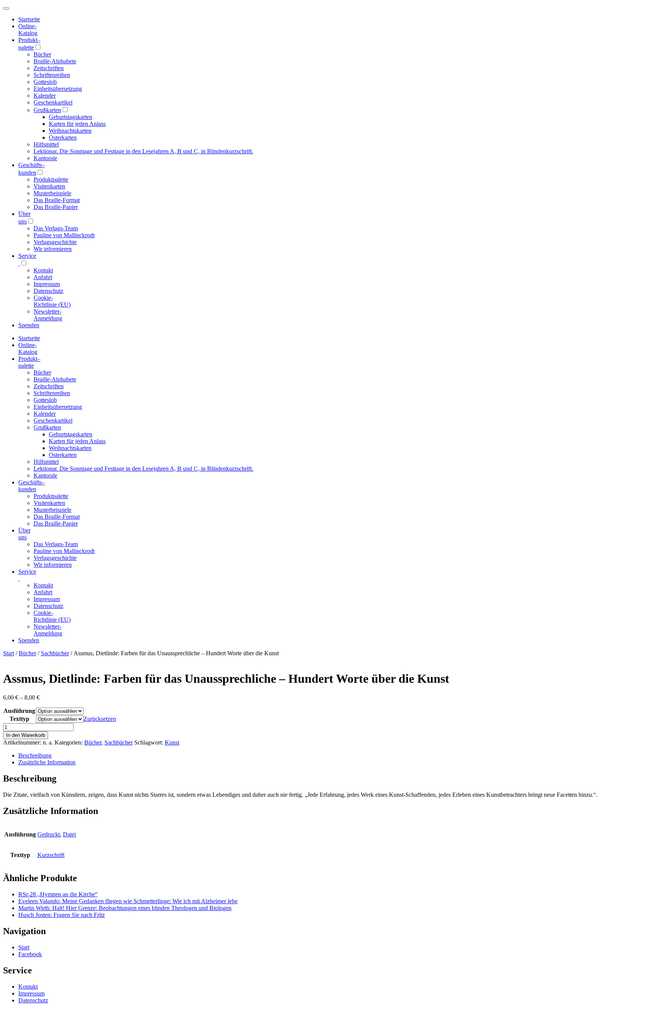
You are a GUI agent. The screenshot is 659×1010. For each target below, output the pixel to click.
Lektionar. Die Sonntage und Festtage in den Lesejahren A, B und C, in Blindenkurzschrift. (143, 151)
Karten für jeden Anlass (77, 124)
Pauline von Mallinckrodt (64, 235)
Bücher (42, 54)
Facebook (30, 954)
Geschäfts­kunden (31, 485)
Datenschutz (48, 291)
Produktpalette (51, 179)
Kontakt (43, 270)
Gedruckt (48, 834)
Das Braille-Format (57, 200)
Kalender (45, 95)
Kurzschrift (50, 855)
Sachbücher (55, 653)
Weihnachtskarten (70, 130)
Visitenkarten (49, 186)
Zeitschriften (49, 68)
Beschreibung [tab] (34, 755)
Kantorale (45, 158)
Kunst (172, 742)
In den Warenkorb (25, 735)
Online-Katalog (27, 29)
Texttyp (19, 719)
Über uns (24, 533)
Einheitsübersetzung (58, 88)
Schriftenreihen (52, 75)
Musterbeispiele (52, 193)
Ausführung (19, 711)
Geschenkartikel (53, 102)
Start (8, 653)
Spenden (28, 325)
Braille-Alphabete (55, 61)
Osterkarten (63, 137)
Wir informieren (53, 249)
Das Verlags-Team (56, 228)
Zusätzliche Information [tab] (47, 762)
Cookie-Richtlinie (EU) (52, 301)
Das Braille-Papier (56, 207)
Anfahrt (43, 277)
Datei (69, 834)
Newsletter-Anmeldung (48, 315)
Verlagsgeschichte (55, 242)
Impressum (47, 284)
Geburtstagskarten (70, 117)
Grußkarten (47, 110)
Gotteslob (45, 82)
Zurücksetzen (100, 719)
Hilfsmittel (46, 144)
